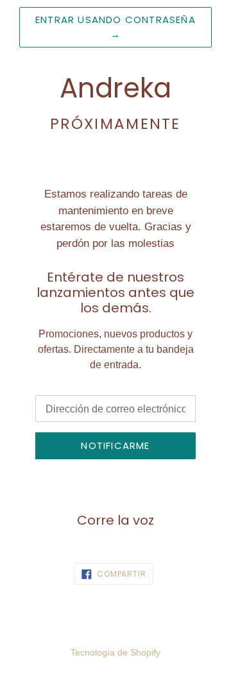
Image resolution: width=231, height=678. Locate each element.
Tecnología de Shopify (115, 652)
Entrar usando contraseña (115, 27)
